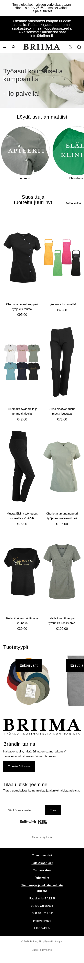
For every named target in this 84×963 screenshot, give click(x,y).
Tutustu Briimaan (19, 766)
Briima (33, 941)
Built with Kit (33, 821)
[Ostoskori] (79, 46)
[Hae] (13, 46)
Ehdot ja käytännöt (42, 837)
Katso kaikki (73, 203)
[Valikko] (4, 47)
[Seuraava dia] (76, 152)
